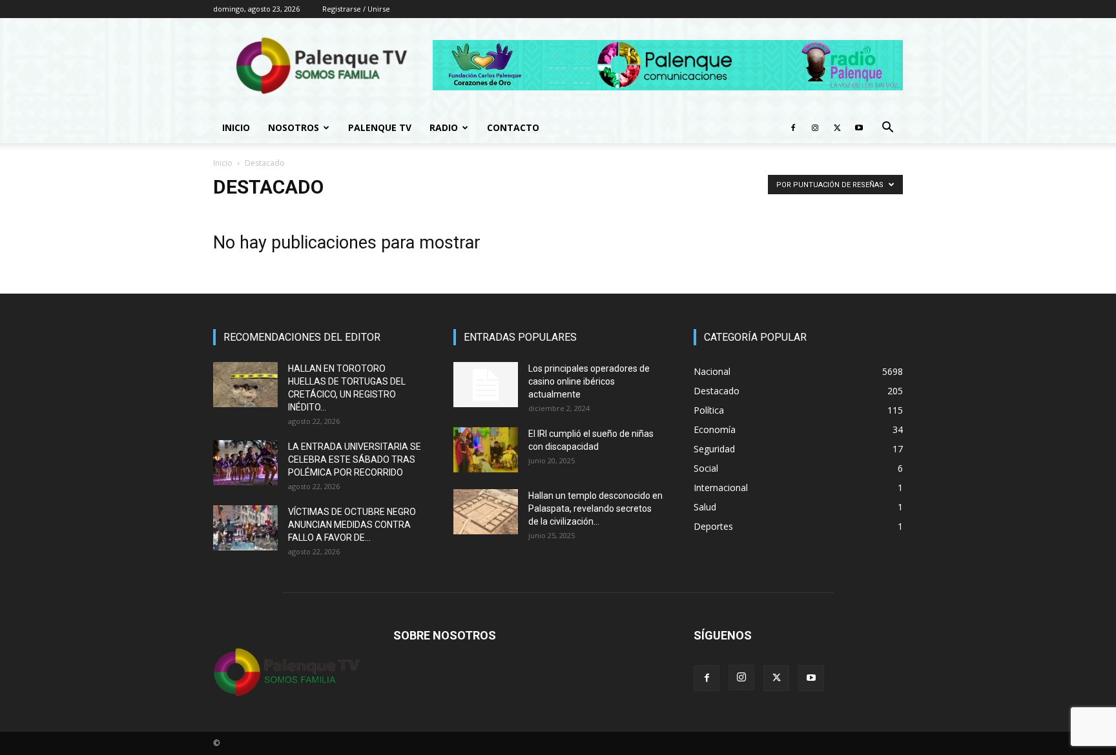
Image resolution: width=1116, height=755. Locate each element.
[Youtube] (859, 127)
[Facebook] (793, 127)
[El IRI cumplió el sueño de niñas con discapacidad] (485, 449)
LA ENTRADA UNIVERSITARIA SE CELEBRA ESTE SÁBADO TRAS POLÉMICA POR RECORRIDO (354, 459)
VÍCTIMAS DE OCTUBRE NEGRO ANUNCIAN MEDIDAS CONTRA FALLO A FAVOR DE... (352, 525)
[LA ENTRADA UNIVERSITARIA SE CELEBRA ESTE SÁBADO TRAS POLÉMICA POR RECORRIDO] (245, 462)
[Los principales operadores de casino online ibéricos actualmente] (485, 384)
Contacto (513, 127)
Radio (443, 127)
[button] (887, 129)
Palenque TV (379, 127)
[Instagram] (815, 127)
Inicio (236, 127)
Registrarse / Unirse (356, 9)
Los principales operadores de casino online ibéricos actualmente (589, 381)
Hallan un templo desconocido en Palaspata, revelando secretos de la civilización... (595, 508)
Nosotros (293, 127)
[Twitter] (837, 127)
